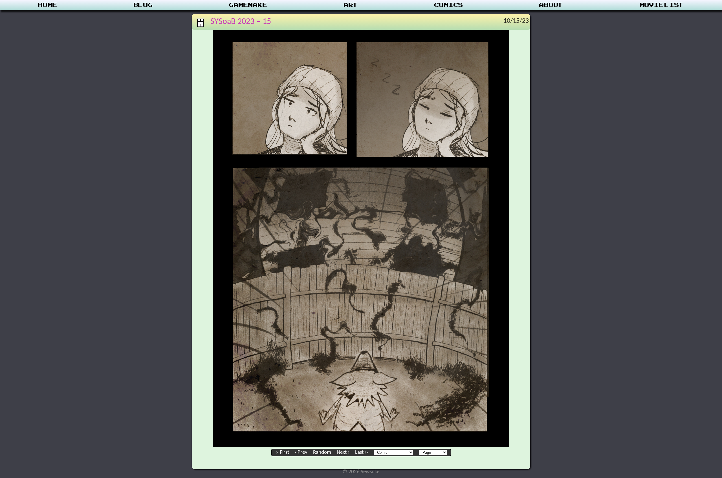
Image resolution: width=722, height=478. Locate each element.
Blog (143, 5)
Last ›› (361, 452)
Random (322, 452)
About (551, 5)
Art (351, 5)
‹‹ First (282, 452)
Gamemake (248, 5)
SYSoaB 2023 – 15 (240, 21)
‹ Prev (301, 452)
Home (47, 5)
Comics (448, 5)
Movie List (662, 5)
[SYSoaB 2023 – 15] (361, 445)
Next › (343, 452)
